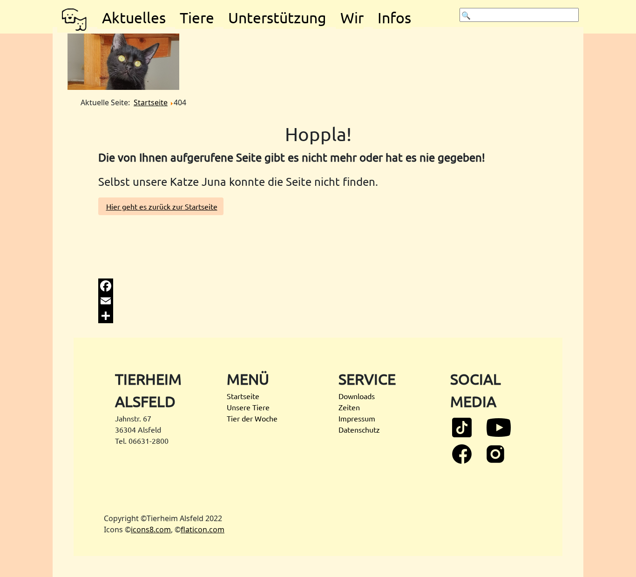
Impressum (356, 418)
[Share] (318, 315)
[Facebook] (318, 285)
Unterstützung (277, 17)
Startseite (243, 396)
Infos (394, 17)
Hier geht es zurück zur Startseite (161, 206)
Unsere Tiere (248, 407)
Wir (352, 17)
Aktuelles (134, 17)
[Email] (318, 300)
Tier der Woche (252, 418)
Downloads (356, 396)
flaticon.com (202, 529)
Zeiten (349, 407)
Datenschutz (359, 429)
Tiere (197, 17)
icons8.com (151, 529)
